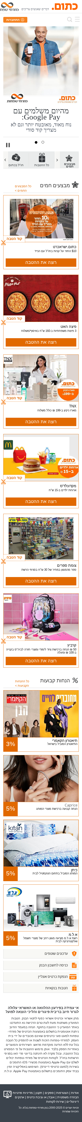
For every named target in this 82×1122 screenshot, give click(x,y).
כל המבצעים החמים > (23, 188)
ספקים (49, 1093)
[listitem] (42, 159)
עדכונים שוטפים (56, 953)
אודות (75, 1093)
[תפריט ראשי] (77, 19)
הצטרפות (62, 1093)
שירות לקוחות (55, 1101)
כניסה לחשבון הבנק (53, 965)
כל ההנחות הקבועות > (22, 683)
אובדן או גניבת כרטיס (41, 1097)
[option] (42, 159)
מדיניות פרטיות (23, 1093)
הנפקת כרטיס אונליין (53, 977)
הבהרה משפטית (68, 1097)
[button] (8, 144)
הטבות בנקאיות (56, 988)
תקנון (38, 1093)
